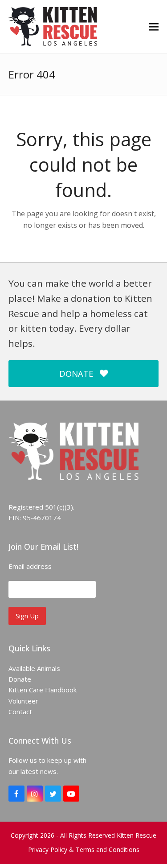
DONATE (76, 373)
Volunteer (23, 700)
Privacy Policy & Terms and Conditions (83, 849)
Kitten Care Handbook (42, 689)
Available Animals (34, 668)
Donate (19, 679)
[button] (154, 26)
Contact (20, 711)
